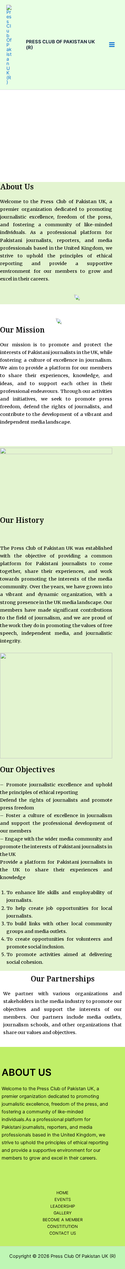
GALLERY (62, 1213)
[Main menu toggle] (112, 44)
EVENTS (62, 1199)
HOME (62, 1192)
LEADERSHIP (62, 1206)
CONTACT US (62, 1233)
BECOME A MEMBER (63, 1219)
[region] (62, 133)
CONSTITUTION (62, 1226)
